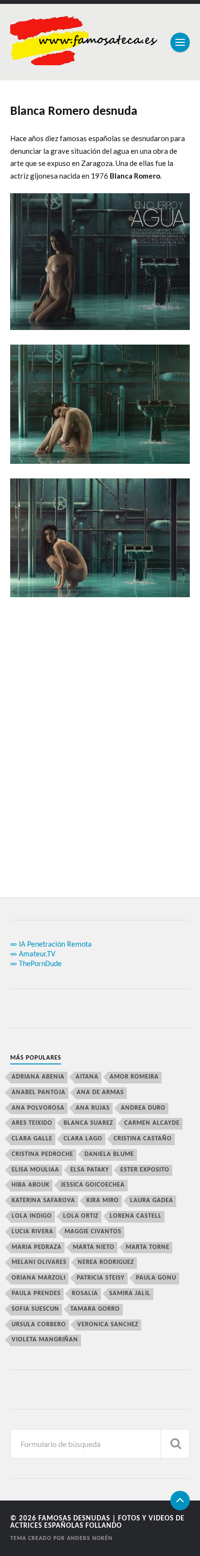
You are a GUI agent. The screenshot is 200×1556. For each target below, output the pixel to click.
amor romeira (134, 1077)
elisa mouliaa (35, 1170)
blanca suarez (88, 1123)
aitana (87, 1077)
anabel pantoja (39, 1092)
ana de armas (100, 1092)
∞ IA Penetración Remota (51, 945)
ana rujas (93, 1108)
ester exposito (144, 1170)
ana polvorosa (38, 1108)
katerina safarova (43, 1200)
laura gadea (151, 1200)
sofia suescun (35, 1309)
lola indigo (32, 1216)
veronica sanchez (107, 1324)
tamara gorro (95, 1309)
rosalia (85, 1293)
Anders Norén (90, 1538)
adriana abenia (38, 1077)
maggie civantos (93, 1231)
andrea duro (143, 1108)
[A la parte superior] (180, 1500)
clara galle (32, 1138)
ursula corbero (39, 1324)
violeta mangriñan (45, 1339)
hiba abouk (31, 1185)
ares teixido (32, 1123)
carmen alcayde (152, 1123)
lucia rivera (32, 1231)
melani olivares (39, 1262)
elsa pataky (89, 1170)
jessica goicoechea (93, 1185)
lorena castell (136, 1216)
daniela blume (109, 1154)
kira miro (102, 1200)
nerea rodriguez (106, 1262)
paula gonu (156, 1278)
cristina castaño (143, 1138)
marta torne (147, 1247)
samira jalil (129, 1293)
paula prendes (36, 1293)
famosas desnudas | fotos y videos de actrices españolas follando (97, 1522)
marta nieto (94, 1247)
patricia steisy (101, 1278)
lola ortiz (81, 1216)
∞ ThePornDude (36, 964)
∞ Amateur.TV (32, 954)
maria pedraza (37, 1247)
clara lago (83, 1138)
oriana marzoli (39, 1278)
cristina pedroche (42, 1154)
